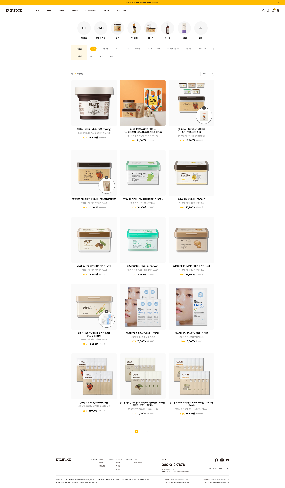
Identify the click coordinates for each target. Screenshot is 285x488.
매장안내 (118, 462)
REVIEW (75, 10)
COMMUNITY (91, 10)
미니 (91, 56)
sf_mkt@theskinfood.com (181, 482)
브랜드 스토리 (119, 459)
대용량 (112, 56)
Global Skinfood (215, 468)
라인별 (79, 49)
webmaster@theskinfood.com (179, 480)
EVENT (61, 10)
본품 (101, 56)
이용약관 (136, 459)
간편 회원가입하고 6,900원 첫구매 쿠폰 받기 (142, 2)
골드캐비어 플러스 (173, 49)
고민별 (79, 56)
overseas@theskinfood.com (221, 482)
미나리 (105, 49)
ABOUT (107, 10)
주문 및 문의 (94, 459)
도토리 (116, 49)
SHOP (37, 10)
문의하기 (101, 462)
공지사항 (118, 466)
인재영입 (118, 469)
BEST (49, 10)
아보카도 (189, 49)
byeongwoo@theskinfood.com (220, 480)
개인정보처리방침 (138, 462)
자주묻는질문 (102, 466)
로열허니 (138, 49)
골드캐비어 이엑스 (154, 49)
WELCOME (121, 10)
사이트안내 (129, 459)
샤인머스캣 (203, 49)
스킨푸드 (111, 459)
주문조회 (101, 459)
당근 (93, 49)
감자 (127, 49)
